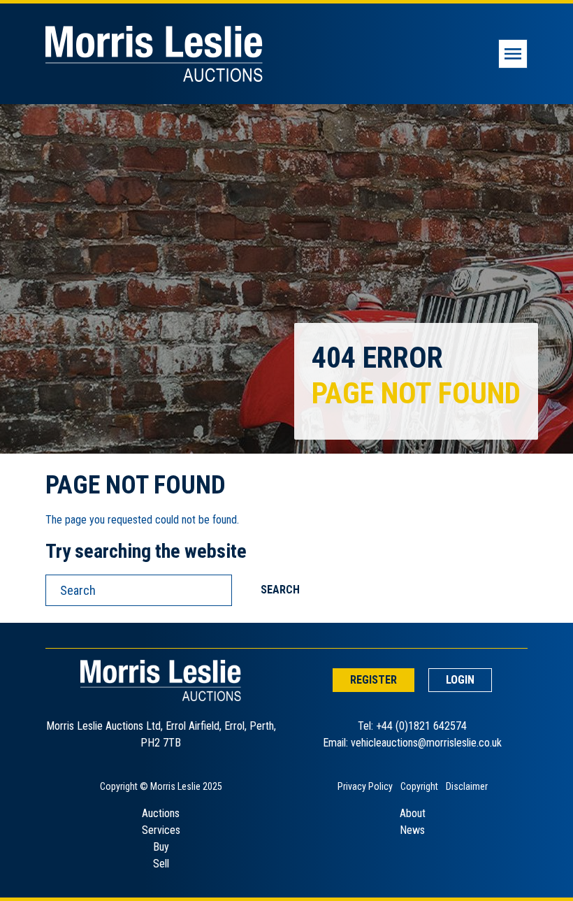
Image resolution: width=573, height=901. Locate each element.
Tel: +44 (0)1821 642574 (412, 726)
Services (161, 830)
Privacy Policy (365, 786)
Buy (161, 846)
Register (373, 679)
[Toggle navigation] (513, 54)
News (412, 830)
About (413, 813)
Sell (161, 863)
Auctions (161, 813)
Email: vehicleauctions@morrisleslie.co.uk (412, 742)
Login (460, 679)
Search (280, 589)
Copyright (419, 786)
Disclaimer (467, 786)
